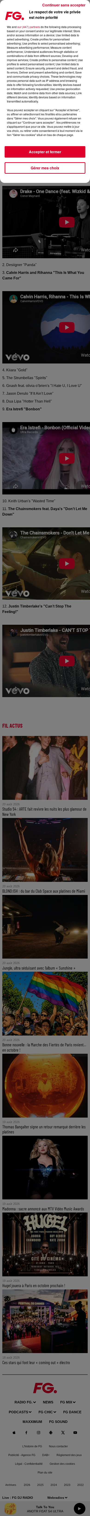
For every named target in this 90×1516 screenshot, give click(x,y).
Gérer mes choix (45, 167)
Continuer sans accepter (63, 5)
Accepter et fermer (45, 151)
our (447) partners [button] (28, 27)
